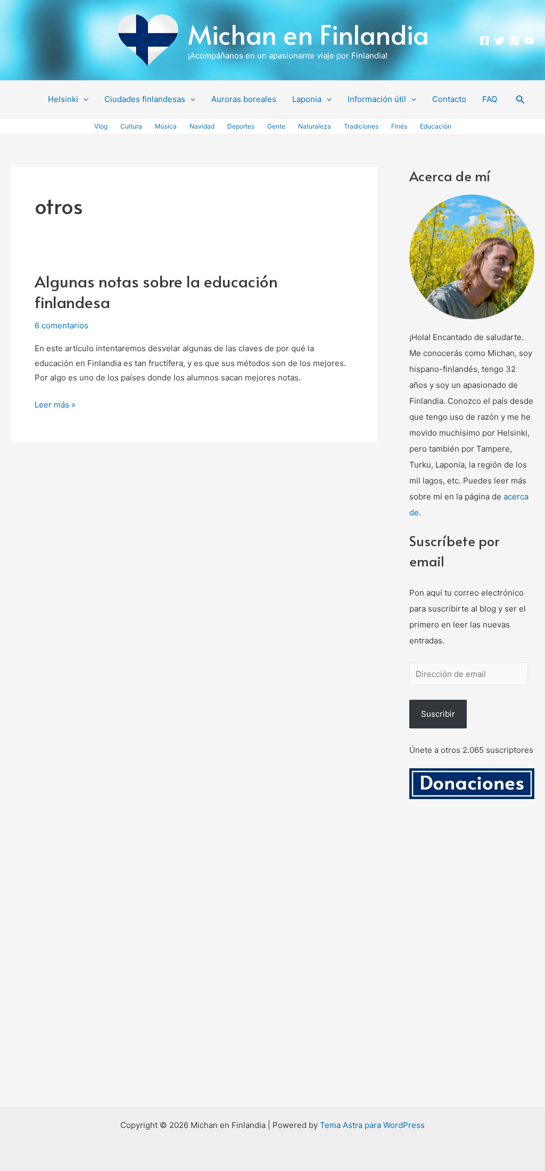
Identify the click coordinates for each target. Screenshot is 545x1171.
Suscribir (438, 714)
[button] (83, 99)
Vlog (101, 126)
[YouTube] (529, 41)
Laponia (306, 99)
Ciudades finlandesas (144, 99)
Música (166, 126)
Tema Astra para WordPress (372, 1125)
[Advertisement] (471, 963)
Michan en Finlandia (308, 33)
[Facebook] (485, 41)
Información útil (377, 99)
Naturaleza (314, 126)
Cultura (131, 126)
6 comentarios (61, 325)
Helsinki (63, 99)
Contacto (449, 99)
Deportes (240, 126)
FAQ (489, 99)
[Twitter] (499, 41)
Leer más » (55, 403)
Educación (435, 126)
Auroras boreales (243, 99)
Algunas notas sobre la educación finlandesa (156, 291)
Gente (276, 126)
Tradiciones (361, 126)
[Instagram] (514, 41)
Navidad (201, 126)
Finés (399, 126)
